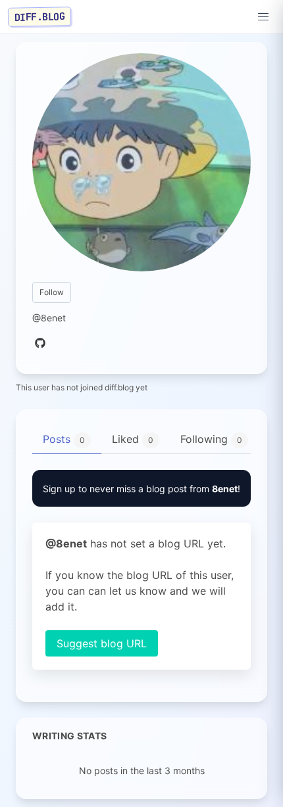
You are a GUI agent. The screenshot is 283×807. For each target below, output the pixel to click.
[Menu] (263, 17)
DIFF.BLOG (39, 16)
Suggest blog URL (102, 643)
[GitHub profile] (40, 343)
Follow (51, 292)
